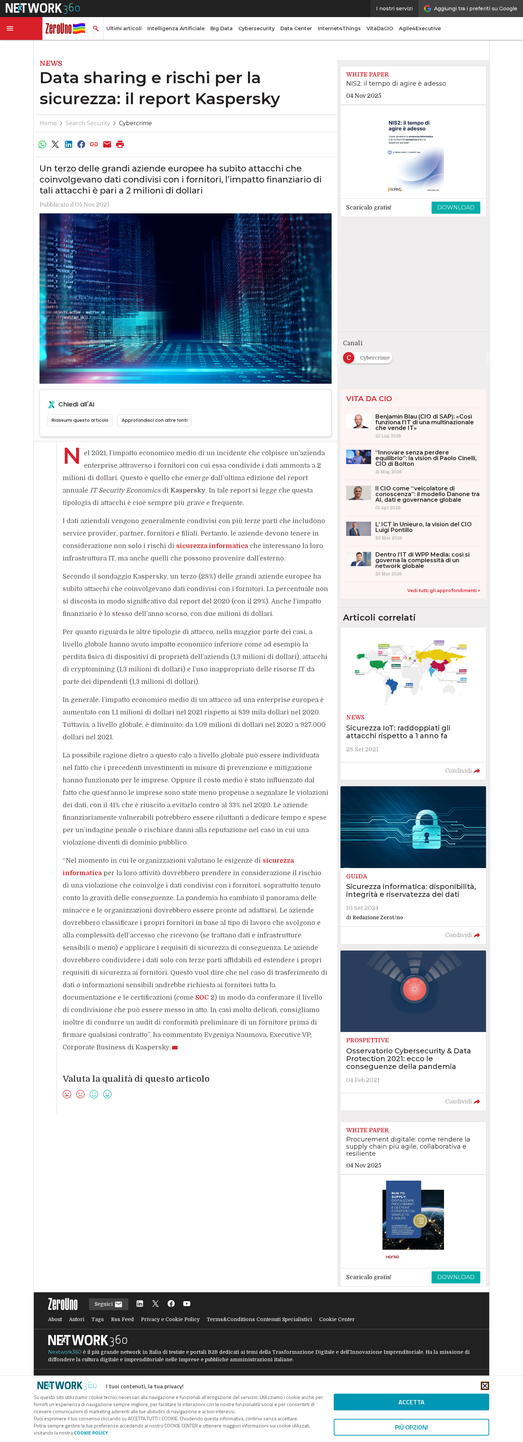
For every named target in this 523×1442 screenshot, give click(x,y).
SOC (202, 997)
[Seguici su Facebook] (171, 1304)
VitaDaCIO (379, 28)
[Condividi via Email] (107, 144)
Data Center (296, 28)
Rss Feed (122, 1319)
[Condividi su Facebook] (81, 144)
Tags (97, 1319)
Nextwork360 (64, 1352)
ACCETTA (411, 1402)
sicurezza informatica (212, 545)
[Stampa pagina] (120, 144)
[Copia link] (94, 144)
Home (48, 123)
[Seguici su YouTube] (187, 1304)
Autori (76, 1319)
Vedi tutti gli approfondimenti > (443, 590)
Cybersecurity (256, 28)
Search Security (87, 123)
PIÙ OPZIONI (411, 1427)
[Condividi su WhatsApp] (42, 144)
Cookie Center (337, 1319)
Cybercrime (135, 123)
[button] (21, 28)
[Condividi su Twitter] (55, 144)
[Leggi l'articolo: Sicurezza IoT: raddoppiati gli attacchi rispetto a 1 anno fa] (413, 703)
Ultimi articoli (124, 28)
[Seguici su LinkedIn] (140, 1304)
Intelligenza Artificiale (176, 28)
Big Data (221, 28)
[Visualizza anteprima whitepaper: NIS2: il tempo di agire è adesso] (413, 152)
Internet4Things (339, 28)
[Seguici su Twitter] (155, 1304)
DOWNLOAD (456, 207)
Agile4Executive (420, 28)
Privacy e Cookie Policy (170, 1319)
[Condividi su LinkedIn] (68, 144)
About (55, 1319)
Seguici (104, 1304)
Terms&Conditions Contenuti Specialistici (259, 1319)
